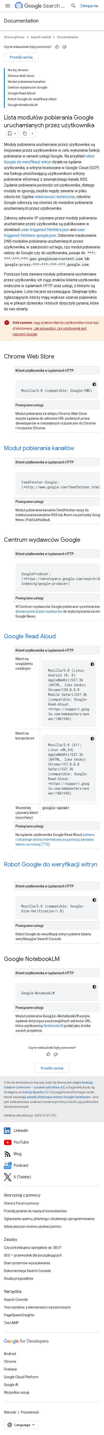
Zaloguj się (89, 6)
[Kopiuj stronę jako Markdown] (25, 133)
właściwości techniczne (55, 196)
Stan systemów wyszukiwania (27, 1263)
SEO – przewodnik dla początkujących (33, 1255)
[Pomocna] (57, 47)
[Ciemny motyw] (94, 384)
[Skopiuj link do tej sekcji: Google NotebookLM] (64, 959)
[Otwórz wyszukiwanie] (73, 6)
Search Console (16, 1299)
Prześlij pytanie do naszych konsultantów (35, 1211)
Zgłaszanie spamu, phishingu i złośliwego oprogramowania (49, 1219)
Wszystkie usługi (16, 1392)
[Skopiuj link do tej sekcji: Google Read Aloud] (61, 637)
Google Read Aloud (30, 636)
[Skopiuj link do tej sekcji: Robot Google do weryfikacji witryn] (9, 873)
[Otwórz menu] (8, 6)
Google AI (11, 1385)
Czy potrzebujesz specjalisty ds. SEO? (32, 1247)
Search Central (55, 6)
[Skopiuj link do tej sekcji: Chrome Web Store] (59, 357)
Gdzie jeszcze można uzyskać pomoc (32, 1226)
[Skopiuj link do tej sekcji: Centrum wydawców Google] (85, 540)
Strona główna (14, 37)
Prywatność (30, 1412)
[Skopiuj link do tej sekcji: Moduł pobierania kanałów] (79, 449)
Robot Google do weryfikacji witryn (50, 864)
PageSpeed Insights (19, 1315)
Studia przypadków (18, 1278)
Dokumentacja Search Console (27, 1271)
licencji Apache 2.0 (35, 1092)
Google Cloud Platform (21, 1377)
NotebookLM (53, 1026)
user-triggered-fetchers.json (45, 229)
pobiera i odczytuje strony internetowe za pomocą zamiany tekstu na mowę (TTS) (54, 839)
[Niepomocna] (64, 47)
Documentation (21, 21)
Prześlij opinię (21, 57)
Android (10, 1354)
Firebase (10, 1369)
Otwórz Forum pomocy (21, 1203)
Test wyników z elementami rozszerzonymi (37, 1307)
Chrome (10, 1361)
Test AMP (11, 1323)
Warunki (10, 1412)
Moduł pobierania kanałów (39, 448)
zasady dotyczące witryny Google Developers (58, 1097)
